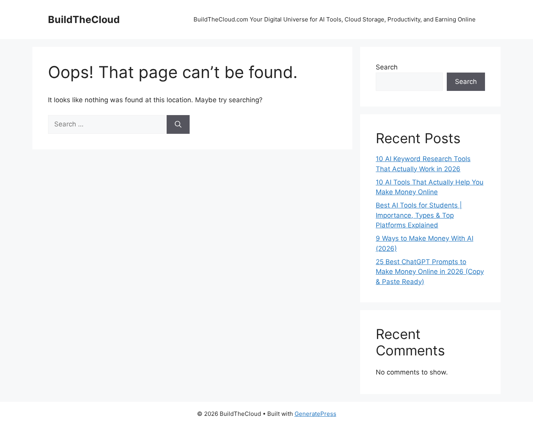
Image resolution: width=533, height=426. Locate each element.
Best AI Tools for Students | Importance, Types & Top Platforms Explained (419, 215)
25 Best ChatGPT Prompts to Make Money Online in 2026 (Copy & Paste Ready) (430, 272)
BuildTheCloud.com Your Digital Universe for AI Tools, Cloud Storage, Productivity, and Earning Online (335, 19)
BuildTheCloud (84, 19)
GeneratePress (315, 413)
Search (387, 67)
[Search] (178, 124)
